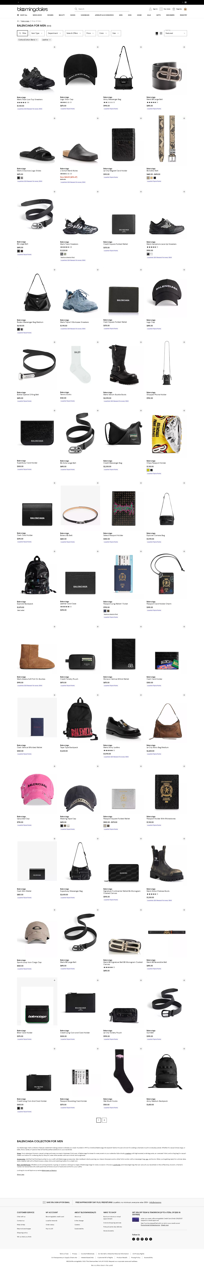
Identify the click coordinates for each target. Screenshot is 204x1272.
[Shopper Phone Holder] (167, 364)
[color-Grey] (22, 329)
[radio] (18, 177)
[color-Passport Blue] (105, 611)
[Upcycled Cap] (37, 788)
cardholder (117, 1165)
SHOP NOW (129, 2)
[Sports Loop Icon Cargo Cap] (37, 932)
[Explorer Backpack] (37, 574)
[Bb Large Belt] (37, 214)
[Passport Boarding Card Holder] (80, 1071)
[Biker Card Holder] (37, 1002)
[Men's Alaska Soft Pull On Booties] (37, 649)
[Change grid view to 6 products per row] (161, 33)
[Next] (54, 70)
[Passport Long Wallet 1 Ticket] (123, 574)
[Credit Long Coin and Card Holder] (80, 1002)
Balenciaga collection (49, 1170)
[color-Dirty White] (68, 826)
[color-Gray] (65, 254)
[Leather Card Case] (80, 574)
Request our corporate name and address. (123, 1261)
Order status (50, 1224)
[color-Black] (155, 178)
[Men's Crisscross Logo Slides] (37, 140)
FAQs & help (21, 1224)
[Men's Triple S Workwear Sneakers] (80, 292)
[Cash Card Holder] (37, 505)
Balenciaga (25, 21)
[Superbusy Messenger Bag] (80, 861)
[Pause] (185, 2)
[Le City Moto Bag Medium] (167, 717)
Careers (77, 1224)
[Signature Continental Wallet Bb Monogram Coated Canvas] (123, 861)
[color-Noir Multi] (18, 178)
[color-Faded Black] (62, 826)
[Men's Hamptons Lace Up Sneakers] (167, 214)
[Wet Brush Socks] (123, 1071)
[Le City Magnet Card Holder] (123, 140)
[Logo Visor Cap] (80, 69)
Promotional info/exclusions (150, 1225)
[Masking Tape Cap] (80, 788)
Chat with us (21, 1216)
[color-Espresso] (22, 251)
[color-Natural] (148, 178)
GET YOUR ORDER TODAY (79, 2)
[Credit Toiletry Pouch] (80, 649)
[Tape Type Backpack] (80, 717)
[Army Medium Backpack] (167, 1071)
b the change (79, 1220)
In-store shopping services (112, 1223)
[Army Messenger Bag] (123, 69)
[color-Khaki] (65, 826)
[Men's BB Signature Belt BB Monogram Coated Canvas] (123, 932)
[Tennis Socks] (80, 364)
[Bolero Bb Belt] (80, 505)
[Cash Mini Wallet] (37, 861)
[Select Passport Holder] (123, 505)
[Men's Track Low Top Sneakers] (37, 69)
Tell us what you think (24, 1237)
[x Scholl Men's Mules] (80, 140)
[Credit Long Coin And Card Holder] (37, 1071)
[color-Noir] (148, 254)
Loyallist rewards (51, 1220)
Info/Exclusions (155, 1202)
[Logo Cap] (167, 292)
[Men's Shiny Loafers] (123, 717)
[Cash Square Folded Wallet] (123, 292)
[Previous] (20, 70)
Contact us (20, 1220)
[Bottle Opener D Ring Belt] (37, 364)
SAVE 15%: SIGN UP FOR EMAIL (58, 1202)
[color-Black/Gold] (151, 178)
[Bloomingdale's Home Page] (32, 9)
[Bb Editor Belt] (167, 140)
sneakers (128, 1153)
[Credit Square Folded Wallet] (123, 214)
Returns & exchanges (24, 1229)
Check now (165, 1225)
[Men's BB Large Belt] (167, 69)
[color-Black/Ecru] (62, 254)
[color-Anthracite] (22, 178)
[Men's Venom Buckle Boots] (123, 364)
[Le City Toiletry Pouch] (123, 1002)
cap (147, 1159)
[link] (37, 103)
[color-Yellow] (148, 470)
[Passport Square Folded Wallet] (123, 788)
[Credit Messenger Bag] (123, 433)
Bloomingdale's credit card (55, 1216)
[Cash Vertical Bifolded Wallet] (37, 717)
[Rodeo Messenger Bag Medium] (37, 292)
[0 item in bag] (185, 9)
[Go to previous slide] (18, 2)
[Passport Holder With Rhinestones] (167, 788)
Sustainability (79, 1229)
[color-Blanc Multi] (151, 254)
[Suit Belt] (167, 1002)
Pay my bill (49, 1229)
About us (78, 1216)
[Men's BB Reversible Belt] (167, 932)
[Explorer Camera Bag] (167, 505)
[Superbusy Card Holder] (37, 433)
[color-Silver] (105, 826)
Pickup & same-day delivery (112, 1227)
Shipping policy (22, 1233)
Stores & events (108, 1231)
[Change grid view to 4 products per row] (157, 33)
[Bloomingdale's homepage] (18, 21)
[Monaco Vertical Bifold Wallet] (123, 649)
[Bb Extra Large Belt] (80, 433)
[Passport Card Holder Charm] (167, 574)
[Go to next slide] (182, 2)
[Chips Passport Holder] (167, 433)
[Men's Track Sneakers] (80, 214)
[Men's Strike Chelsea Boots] (167, 861)
